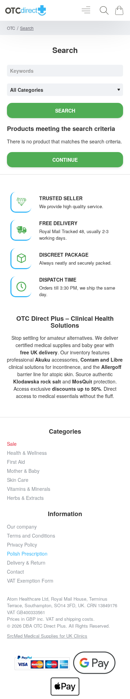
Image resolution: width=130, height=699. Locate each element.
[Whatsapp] (89, 645)
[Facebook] (26, 645)
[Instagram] (42, 645)
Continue (65, 159)
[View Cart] (120, 10)
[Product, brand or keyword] (102, 10)
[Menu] (86, 10)
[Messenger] (73, 645)
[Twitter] (57, 645)
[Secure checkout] (42, 662)
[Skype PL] (104, 645)
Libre (117, 359)
